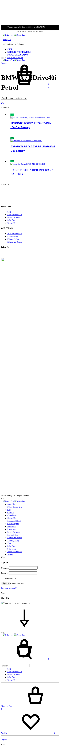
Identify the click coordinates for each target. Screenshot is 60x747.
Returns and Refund (14, 242)
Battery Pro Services (19, 52)
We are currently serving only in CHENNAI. (26, 27)
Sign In (4, 739)
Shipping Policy (13, 239)
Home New (11, 526)
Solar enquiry (12, 549)
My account (11, 529)
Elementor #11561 (14, 521)
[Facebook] (2, 254)
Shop (9, 49)
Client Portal (11, 515)
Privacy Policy (12, 236)
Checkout (10, 512)
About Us (11, 504)
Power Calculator (17, 55)
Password (4, 573)
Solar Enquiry (15, 58)
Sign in (5, 583)
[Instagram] (3, 254)
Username (5, 568)
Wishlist (10, 554)
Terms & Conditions (14, 233)
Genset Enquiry (13, 524)
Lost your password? (9, 588)
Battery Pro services (14, 507)
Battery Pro (7, 40)
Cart (8, 510)
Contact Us (11, 223)
